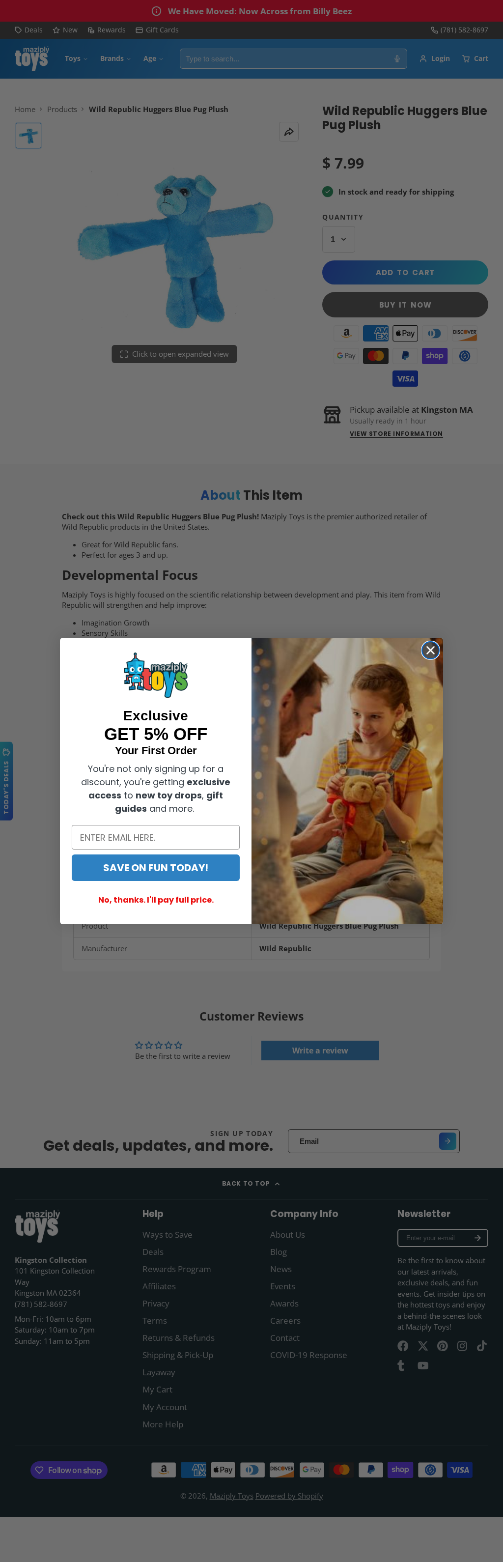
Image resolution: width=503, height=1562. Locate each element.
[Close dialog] (430, 650)
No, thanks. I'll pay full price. (156, 900)
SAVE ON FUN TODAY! (155, 868)
